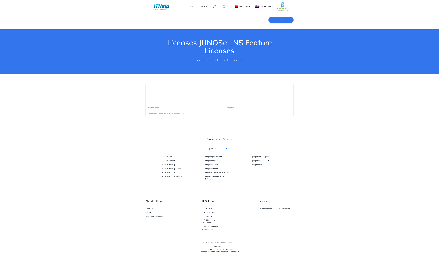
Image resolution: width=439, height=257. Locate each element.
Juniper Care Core (165, 156)
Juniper (191, 6)
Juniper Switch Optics (260, 156)
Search (281, 20)
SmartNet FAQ (207, 216)
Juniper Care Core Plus (166, 160)
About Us (149, 208)
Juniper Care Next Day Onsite (169, 168)
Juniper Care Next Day (166, 164)
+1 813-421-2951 (266, 6)
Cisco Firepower (284, 208)
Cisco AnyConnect (266, 208)
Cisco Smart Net (208, 212)
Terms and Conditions (154, 216)
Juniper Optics (257, 164)
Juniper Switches (211, 164)
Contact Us (226, 6)
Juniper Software (211, 168)
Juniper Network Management (217, 172)
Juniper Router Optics (260, 160)
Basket (215, 5)
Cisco (203, 6)
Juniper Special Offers (213, 156)
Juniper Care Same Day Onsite (170, 176)
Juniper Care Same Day (167, 172)
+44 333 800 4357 (246, 6)
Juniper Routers (211, 160)
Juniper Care (207, 208)
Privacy (148, 212)
